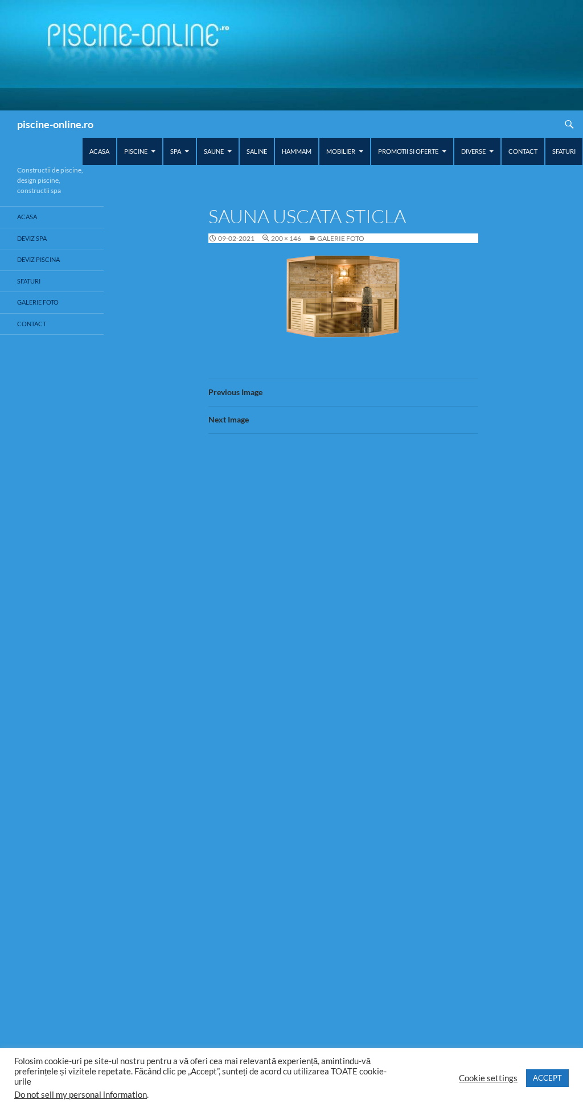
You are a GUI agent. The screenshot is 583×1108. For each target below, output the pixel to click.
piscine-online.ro (55, 124)
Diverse (473, 151)
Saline (257, 151)
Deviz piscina (38, 259)
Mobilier (340, 151)
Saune (214, 151)
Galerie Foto (340, 238)
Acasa (99, 151)
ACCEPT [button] (547, 1077)
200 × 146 (286, 238)
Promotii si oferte (408, 151)
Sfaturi (564, 151)
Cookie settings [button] (488, 1078)
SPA (175, 151)
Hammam (296, 151)
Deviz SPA (32, 238)
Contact (522, 151)
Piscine (135, 151)
